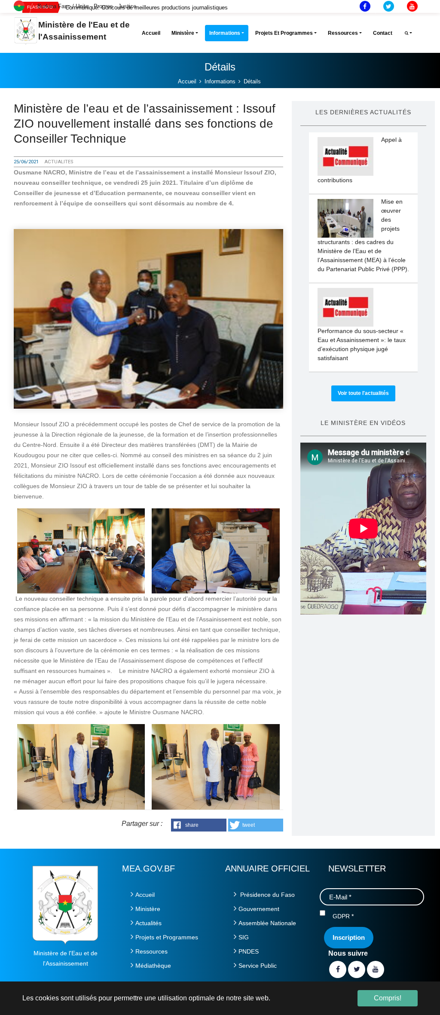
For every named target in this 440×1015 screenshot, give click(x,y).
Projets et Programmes (166, 937)
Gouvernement (258, 908)
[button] (198, 825)
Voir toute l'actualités (363, 393)
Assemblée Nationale (267, 923)
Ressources (151, 951)
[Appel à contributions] (345, 156)
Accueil (145, 894)
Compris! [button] (387, 998)
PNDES (248, 951)
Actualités (148, 923)
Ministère (147, 908)
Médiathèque (153, 965)
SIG (243, 937)
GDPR (343, 916)
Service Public (257, 965)
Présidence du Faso (266, 894)
